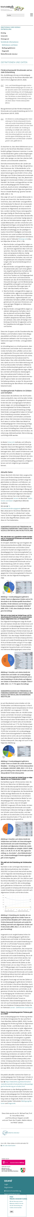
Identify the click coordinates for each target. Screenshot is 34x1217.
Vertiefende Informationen (9, 42)
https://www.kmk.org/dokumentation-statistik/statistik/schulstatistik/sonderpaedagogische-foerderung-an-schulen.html (17, 1084)
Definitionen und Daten (10, 45)
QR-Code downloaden (9, 1145)
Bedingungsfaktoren (8, 48)
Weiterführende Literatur (9, 54)
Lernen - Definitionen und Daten (21, 1008)
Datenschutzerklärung (13, 1191)
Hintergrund (5, 39)
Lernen (15, 498)
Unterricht (4, 36)
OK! (11, 1211)
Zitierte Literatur (13, 1133)
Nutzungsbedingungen (12, 1194)
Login (6, 1184)
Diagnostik (5, 51)
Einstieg (3, 33)
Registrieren (8, 1187)
